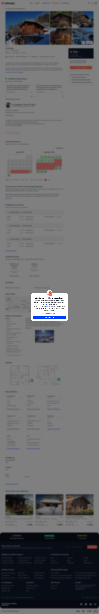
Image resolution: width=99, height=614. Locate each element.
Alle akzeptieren (49, 317)
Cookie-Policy (50, 304)
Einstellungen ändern (49, 313)
